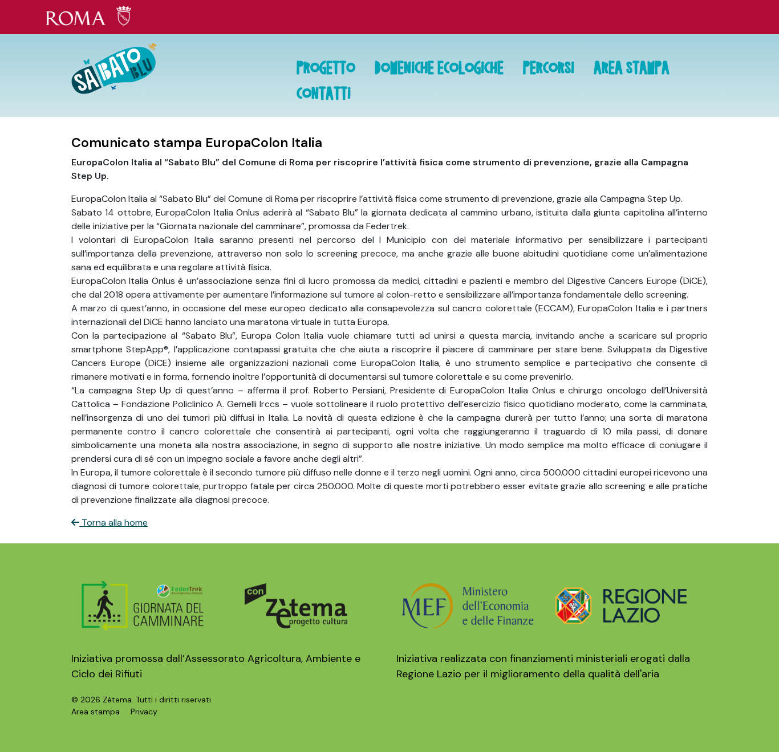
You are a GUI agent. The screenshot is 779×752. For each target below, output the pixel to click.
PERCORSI (548, 70)
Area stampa (632, 70)
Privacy (144, 711)
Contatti (324, 95)
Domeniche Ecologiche (439, 70)
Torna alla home (113, 523)
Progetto (326, 70)
